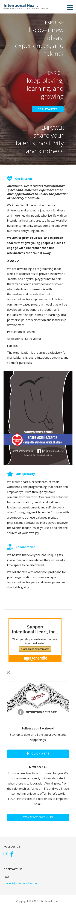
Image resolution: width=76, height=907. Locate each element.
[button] (71, 7)
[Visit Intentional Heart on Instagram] (6, 854)
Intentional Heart (21, 5)
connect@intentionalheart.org (21, 883)
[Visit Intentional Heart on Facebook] (12, 854)
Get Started (48, 109)
